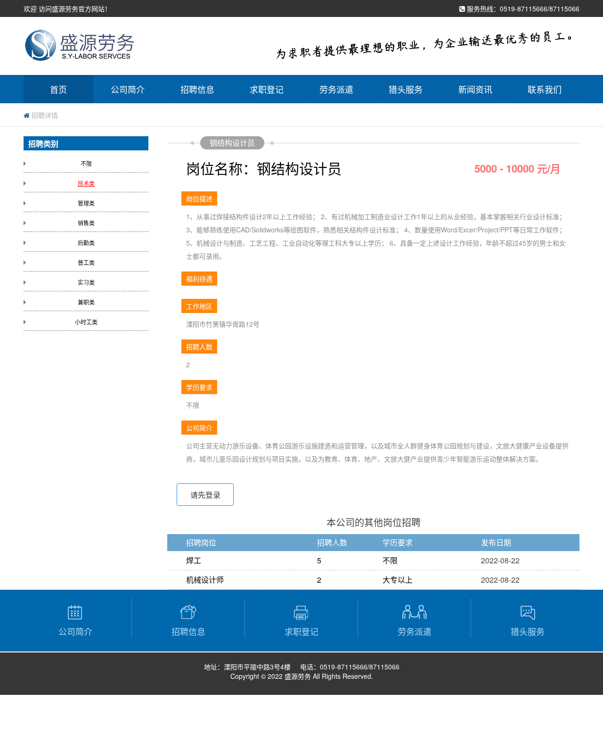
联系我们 (545, 89)
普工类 (86, 262)
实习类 (86, 282)
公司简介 (128, 89)
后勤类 (86, 243)
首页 (58, 89)
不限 (86, 163)
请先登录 (205, 494)
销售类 (86, 223)
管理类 (86, 203)
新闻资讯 (475, 89)
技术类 (86, 183)
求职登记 (267, 89)
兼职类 (86, 302)
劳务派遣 (336, 89)
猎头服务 (406, 89)
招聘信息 (197, 89)
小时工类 (86, 322)
